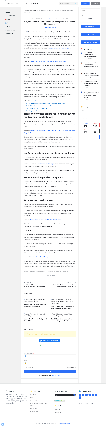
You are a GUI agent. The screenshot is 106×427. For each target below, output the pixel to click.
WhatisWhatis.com (64, 424)
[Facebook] (80, 395)
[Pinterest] (96, 395)
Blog (27, 3)
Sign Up (95, 3)
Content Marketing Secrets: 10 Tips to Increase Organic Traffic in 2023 (64, 285)
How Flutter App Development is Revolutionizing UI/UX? (35, 305)
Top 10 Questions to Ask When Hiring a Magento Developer (61, 320)
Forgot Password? (71, 367)
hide (36, 101)
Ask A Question (90, 26)
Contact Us (33, 400)
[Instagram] (93, 395)
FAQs (8, 26)
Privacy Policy (34, 411)
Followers (10, 23)
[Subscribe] (74, 395)
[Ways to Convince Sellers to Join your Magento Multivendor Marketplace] (49, 32)
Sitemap (57, 409)
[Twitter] (83, 395)
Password (26, 360)
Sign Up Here (56, 375)
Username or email (29, 353)
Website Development (51, 18)
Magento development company (60, 48)
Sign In (85, 3)
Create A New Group (90, 42)
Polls (8, 19)
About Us (35, 3)
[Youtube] (89, 395)
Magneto (26, 271)
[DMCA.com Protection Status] (59, 400)
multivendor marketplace (60, 271)
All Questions (11, 15)
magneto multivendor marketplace (37, 271)
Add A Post (90, 34)
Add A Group (11, 30)
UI (67, 271)
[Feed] (80, 397)
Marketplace (50, 271)
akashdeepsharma (50, 27)
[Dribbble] (86, 395)
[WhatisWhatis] (13, 3)
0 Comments (89, 58)
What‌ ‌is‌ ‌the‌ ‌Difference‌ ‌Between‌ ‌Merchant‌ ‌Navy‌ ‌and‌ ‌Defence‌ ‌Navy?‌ (34, 285)
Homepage (33, 408)
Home (8, 12)
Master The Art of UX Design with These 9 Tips (35, 320)
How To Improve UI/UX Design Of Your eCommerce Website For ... (62, 307)
